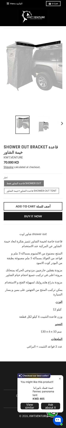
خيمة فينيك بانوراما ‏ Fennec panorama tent (43, 391)
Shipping (8, 167)
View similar (29, 406)
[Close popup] (60, 378)
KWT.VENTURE (13, 157)
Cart (55, 3)
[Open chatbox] (58, 420)
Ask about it (50, 406)
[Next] (62, 123)
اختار (6, 177)
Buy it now (33, 216)
